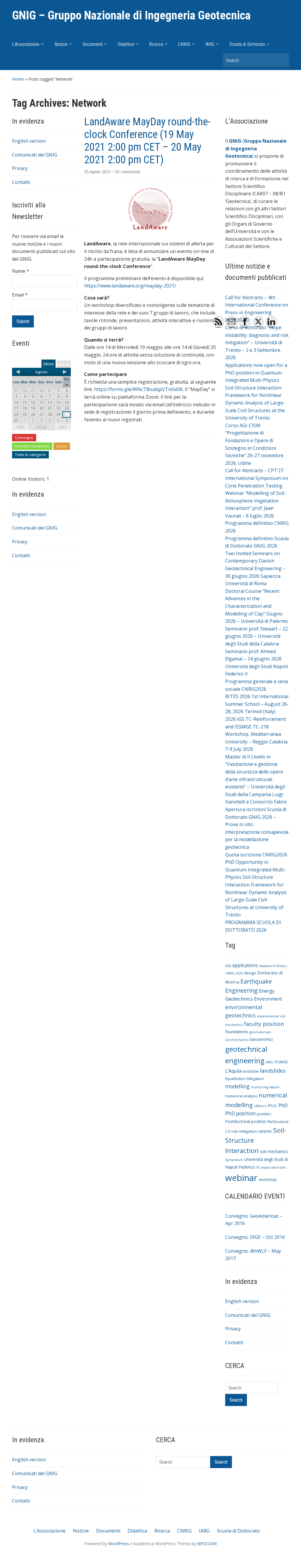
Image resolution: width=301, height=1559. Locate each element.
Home (18, 79)
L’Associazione (25, 44)
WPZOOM (207, 1543)
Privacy (20, 168)
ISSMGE (281, 1061)
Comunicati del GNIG (34, 155)
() (256, 148)
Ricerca (156, 44)
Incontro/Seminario (32, 446)
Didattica (126, 44)
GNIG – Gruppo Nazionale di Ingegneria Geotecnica (131, 15)
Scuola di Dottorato (247, 44)
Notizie (61, 44)
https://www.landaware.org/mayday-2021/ (130, 285)
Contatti (21, 182)
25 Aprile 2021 (98, 171)
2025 (20, 427)
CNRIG (184, 44)
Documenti (93, 44)
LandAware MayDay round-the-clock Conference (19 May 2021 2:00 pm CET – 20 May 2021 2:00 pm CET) (147, 141)
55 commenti (127, 171)
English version (29, 141)
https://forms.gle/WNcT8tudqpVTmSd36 (138, 389)
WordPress (118, 1543)
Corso (61, 446)
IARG (209, 44)
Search (281, 60)
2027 (62, 427)
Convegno (24, 437)
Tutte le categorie (30, 454)
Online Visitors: (29, 479)
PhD (283, 1105)
